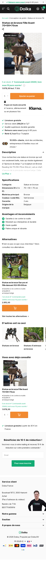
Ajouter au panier (27, 96)
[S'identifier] (37, 9)
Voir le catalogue (3, 9)
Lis (5, 174)
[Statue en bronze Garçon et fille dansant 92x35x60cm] (15, 266)
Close (23, 514)
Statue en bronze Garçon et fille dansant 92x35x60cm (15, 283)
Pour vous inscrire (23, 463)
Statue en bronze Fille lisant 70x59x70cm (15, 390)
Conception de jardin (17, 18)
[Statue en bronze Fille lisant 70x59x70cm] (15, 373)
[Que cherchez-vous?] (8, 9)
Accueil (5, 18)
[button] (3, 2)
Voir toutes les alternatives (14, 316)
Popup (24, 85)
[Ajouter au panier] (15, 308)
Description (9, 152)
